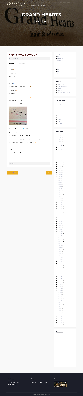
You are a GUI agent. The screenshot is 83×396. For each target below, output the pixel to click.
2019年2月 (60, 190)
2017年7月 (60, 225)
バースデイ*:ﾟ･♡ (12, 172)
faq (41, 5)
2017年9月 (60, 221)
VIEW (45, 21)
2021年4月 (60, 158)
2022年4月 (60, 139)
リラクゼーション (61, 117)
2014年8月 (60, 286)
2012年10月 (60, 324)
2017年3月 (60, 233)
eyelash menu (66, 2)
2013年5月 (60, 316)
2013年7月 (60, 312)
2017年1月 (60, 237)
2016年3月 (60, 257)
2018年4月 (60, 208)
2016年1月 (60, 261)
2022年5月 (60, 137)
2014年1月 (60, 300)
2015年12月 (60, 263)
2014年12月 (60, 280)
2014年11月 (60, 282)
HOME (37, 21)
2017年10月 (60, 219)
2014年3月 (60, 296)
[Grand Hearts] (16, 3)
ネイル (59, 111)
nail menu (59, 2)
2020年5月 (60, 174)
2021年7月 (60, 153)
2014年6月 (60, 290)
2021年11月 (60, 145)
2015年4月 (60, 276)
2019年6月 (60, 182)
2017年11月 (60, 217)
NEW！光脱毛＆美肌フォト (63, 86)
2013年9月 (60, 308)
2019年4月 (60, 186)
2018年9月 (60, 198)
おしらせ (59, 104)
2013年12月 (60, 302)
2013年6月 (60, 314)
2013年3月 (60, 320)
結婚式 (49, 172)
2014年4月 (60, 294)
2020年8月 (60, 168)
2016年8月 (60, 247)
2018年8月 (60, 200)
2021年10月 (60, 147)
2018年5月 (60, 206)
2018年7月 (60, 202)
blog (44, 5)
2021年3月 (60, 160)
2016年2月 (60, 259)
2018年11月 (60, 194)
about (32, 2)
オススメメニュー (61, 106)
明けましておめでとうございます (64, 92)
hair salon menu (44, 2)
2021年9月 (60, 149)
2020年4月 (60, 176)
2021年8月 (60, 151)
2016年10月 (60, 243)
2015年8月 (60, 268)
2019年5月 (60, 184)
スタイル (59, 110)
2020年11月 (60, 164)
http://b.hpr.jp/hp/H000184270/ (15, 152)
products (33, 5)
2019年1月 (60, 192)
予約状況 (59, 119)
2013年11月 (60, 304)
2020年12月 (60, 162)
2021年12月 (60, 143)
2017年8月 (60, 223)
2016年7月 (60, 249)
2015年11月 (60, 265)
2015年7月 (60, 270)
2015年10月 (60, 267)
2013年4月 (60, 318)
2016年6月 (60, 251)
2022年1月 (60, 141)
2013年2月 (60, 322)
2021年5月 (60, 156)
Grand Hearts (22, 58)
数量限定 (59, 88)
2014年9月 (60, 284)
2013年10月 (60, 306)
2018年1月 (60, 213)
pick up (37, 2)
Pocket (26, 63)
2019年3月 (60, 188)
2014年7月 (60, 288)
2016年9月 (60, 245)
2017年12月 (60, 215)
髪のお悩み (60, 123)
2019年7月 (60, 180)
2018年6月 (60, 204)
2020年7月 (60, 170)
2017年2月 (60, 235)
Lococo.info (47, 394)
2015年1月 (60, 278)
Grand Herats (42, 394)
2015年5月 (60, 274)
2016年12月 (60, 239)
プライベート (60, 113)
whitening (73, 2)
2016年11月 (60, 241)
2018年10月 (60, 196)
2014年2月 (60, 298)
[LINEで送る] (22, 63)
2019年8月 (60, 178)
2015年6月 (60, 272)
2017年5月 (60, 229)
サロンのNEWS (61, 108)
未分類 (59, 121)
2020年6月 (60, 172)
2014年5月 (60, 292)
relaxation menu (52, 2)
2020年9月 (60, 166)
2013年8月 (60, 310)
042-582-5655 (13, 384)
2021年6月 (60, 154)
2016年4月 (60, 255)
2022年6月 (60, 135)
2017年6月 (60, 227)
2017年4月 (60, 231)
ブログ (14, 163)
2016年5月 (60, 253)
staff (38, 5)
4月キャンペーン (61, 90)
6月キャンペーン (61, 84)
